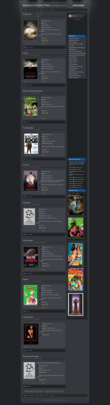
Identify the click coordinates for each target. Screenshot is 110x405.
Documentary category (74, 38)
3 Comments (27, 386)
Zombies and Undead (73, 77)
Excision (25, 53)
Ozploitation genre (73, 49)
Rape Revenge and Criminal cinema (76, 55)
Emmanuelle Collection (74, 40)
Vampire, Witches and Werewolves (76, 72)
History (36, 9)
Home (25, 9)
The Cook (26, 165)
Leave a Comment (28, 47)
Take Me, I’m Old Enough (31, 356)
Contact (51, 9)
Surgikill (25, 279)
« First (34, 391)
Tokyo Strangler (28, 240)
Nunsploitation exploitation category (76, 47)
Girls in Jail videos (73, 42)
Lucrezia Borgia (28, 317)
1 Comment (27, 122)
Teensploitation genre (73, 68)
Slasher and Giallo (37, 281)
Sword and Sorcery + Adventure (76, 66)
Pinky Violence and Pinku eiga (39, 242)
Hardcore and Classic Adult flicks (76, 43)
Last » (62, 391)
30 (55, 391)
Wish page (42, 9)
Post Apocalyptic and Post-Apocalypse (77, 53)
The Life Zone (27, 14)
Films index (31, 9)
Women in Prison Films (36, 5)
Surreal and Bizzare (73, 64)
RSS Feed (74, 15)
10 (50, 391)
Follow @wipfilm (77, 19)
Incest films (71, 45)
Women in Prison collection (75, 75)
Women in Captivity (73, 73)
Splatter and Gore (73, 62)
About (47, 9)
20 (53, 391)
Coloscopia (26, 202)
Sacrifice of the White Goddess (33, 91)
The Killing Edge (28, 128)
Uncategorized (37, 16)
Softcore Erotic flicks (38, 358)
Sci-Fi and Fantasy (73, 57)
